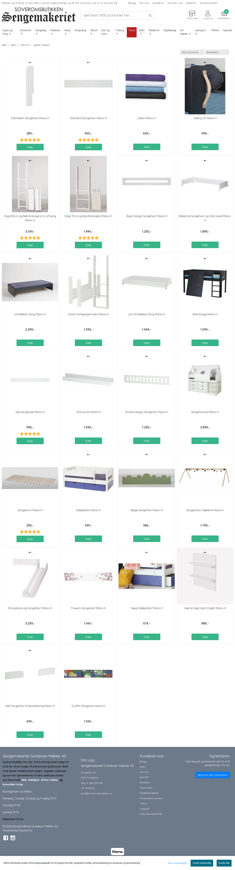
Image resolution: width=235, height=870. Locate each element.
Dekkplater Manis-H (88, 510)
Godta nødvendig (202, 863)
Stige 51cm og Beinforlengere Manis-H (88, 216)
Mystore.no (25, 830)
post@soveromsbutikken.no (96, 793)
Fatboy (120, 30)
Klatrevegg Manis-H (205, 314)
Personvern (146, 787)
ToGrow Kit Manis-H (88, 412)
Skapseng (80, 30)
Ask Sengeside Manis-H (30, 412)
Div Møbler (184, 32)
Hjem (4, 45)
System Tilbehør (41, 45)
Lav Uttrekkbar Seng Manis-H (146, 314)
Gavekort (158, 2)
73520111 (89, 788)
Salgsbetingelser (149, 792)
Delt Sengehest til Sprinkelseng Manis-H (30, 706)
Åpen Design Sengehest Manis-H (146, 216)
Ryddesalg (170, 30)
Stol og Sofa (105, 32)
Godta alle (224, 863)
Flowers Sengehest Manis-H (88, 608)
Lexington (200, 30)
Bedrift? (191, 2)
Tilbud (143, 803)
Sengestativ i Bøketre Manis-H (205, 510)
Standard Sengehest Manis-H (88, 118)
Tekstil (93, 30)
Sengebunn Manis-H (30, 510)
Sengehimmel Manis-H (205, 412)
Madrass (55, 30)
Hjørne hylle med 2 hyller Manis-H (205, 608)
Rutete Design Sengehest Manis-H (146, 412)
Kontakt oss (175, 2)
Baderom (154, 30)
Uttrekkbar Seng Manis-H (30, 314)
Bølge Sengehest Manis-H (147, 510)
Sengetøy (40, 30)
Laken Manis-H (146, 118)
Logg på (144, 808)
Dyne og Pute (7, 32)
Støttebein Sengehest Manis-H (30, 118)
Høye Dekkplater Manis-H (147, 608)
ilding (46, 780)
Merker (215, 30)
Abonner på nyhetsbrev (213, 775)
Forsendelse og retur (151, 798)
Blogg (132, 2)
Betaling (144, 782)
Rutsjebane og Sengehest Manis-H (30, 608)
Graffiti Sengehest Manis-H (88, 706)
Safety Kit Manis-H (205, 118)
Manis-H (24, 45)
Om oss (144, 2)
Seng (67, 30)
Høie (24, 780)
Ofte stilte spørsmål (151, 813)
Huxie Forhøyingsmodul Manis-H (88, 314)
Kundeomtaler (209, 2)
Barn (142, 30)
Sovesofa (25, 30)
